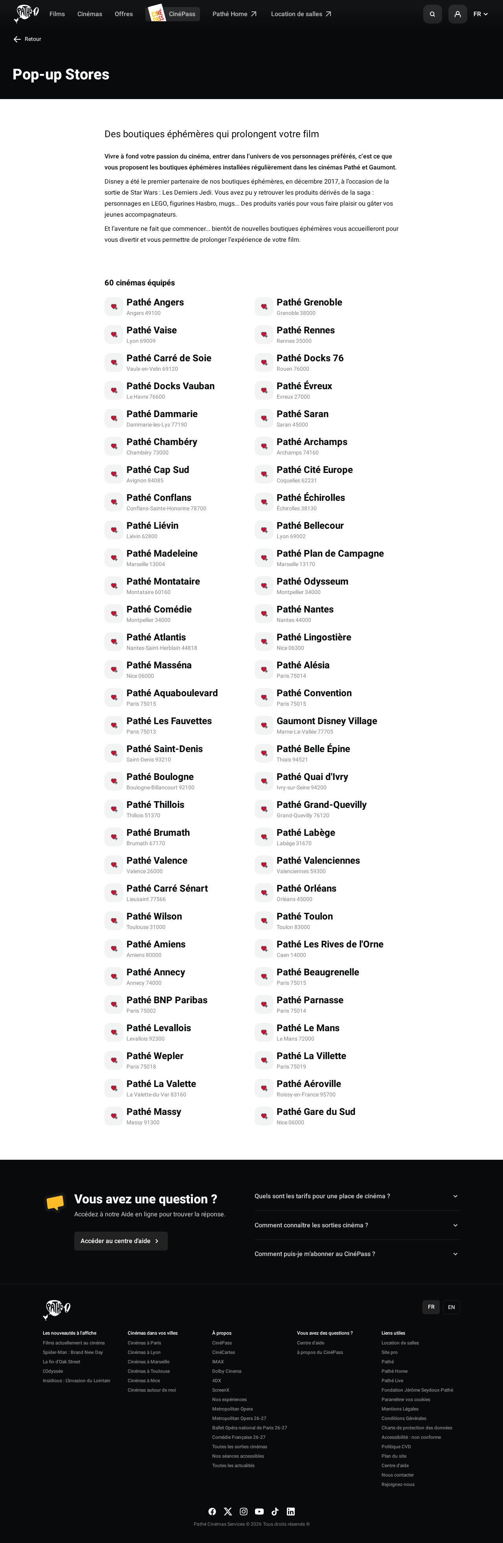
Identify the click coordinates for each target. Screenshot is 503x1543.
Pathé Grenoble (309, 302)
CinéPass (182, 14)
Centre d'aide (310, 1342)
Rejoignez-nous (398, 1484)
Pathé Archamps (312, 442)
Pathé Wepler (155, 1056)
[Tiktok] (275, 1511)
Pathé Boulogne (160, 777)
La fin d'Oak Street (61, 1361)
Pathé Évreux (304, 386)
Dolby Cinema (226, 1371)
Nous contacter (398, 1475)
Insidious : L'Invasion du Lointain (76, 1380)
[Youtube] (259, 1511)
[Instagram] (243, 1511)
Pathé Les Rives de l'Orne (330, 944)
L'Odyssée (53, 1371)
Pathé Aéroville (309, 1084)
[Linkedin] (291, 1511)
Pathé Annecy (156, 972)
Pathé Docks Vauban (171, 386)
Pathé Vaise (152, 330)
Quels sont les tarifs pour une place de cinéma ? (322, 1196)
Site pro (390, 1352)
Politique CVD (396, 1446)
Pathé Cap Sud (158, 470)
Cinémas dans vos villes (153, 1333)
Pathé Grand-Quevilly (322, 805)
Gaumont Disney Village (327, 721)
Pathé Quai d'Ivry (312, 777)
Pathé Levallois (159, 1028)
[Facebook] (212, 1511)
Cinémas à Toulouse (149, 1371)
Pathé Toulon (305, 916)
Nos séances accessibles (238, 1456)
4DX (216, 1380)
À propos (221, 1333)
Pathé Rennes (306, 330)
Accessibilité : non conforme (411, 1437)
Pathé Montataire (163, 582)
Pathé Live (392, 1380)
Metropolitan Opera (232, 1408)
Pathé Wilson (154, 916)
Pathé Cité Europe (315, 470)
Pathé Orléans (306, 889)
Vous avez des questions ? (325, 1333)
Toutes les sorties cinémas (239, 1446)
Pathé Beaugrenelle (318, 972)
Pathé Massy (154, 1112)
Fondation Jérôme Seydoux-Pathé (417, 1390)
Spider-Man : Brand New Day (73, 1352)
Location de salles (297, 14)
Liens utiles (393, 1333)
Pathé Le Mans (308, 1028)
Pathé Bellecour (310, 526)
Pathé (388, 1361)
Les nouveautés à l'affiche (69, 1333)
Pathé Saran (303, 414)
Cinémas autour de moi (152, 1390)
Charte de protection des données (417, 1427)
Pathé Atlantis (156, 637)
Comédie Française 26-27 (239, 1437)
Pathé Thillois (155, 805)
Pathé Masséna (159, 665)
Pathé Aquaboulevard (172, 693)
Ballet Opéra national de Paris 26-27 (249, 1427)
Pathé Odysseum (313, 582)
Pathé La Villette (311, 1056)
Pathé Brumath (158, 833)
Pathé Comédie (159, 609)
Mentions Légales (400, 1408)
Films (57, 14)
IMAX (218, 1361)
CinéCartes (223, 1352)
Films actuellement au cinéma (74, 1342)
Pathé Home (231, 14)
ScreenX (220, 1390)
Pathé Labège (306, 833)
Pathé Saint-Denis (165, 749)
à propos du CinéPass (320, 1352)
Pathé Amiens (156, 944)
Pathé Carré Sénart (167, 889)
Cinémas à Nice (144, 1380)
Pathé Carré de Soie (169, 358)
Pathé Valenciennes (318, 861)
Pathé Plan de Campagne (330, 554)
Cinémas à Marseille (148, 1361)
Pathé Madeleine (162, 554)
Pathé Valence (157, 861)
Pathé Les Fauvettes (169, 721)
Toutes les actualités (233, 1465)
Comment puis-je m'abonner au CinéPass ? (315, 1254)
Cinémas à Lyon (144, 1352)
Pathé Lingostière (314, 637)
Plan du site (394, 1456)
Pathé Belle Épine (313, 749)
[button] (432, 14)
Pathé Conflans (159, 498)
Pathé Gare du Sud (316, 1112)
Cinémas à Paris (144, 1342)
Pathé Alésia (303, 665)
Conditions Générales (404, 1418)
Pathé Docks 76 (310, 358)
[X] (228, 1511)
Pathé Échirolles (311, 498)
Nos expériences (229, 1399)
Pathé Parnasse (310, 1000)
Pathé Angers (155, 302)
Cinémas (89, 14)
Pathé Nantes (305, 609)
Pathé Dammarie (162, 414)
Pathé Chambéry (162, 442)
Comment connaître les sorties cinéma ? (311, 1225)
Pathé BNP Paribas (167, 1000)
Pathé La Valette (161, 1084)
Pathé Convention (314, 693)
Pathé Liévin (152, 526)
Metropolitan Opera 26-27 (239, 1418)
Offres (124, 14)
